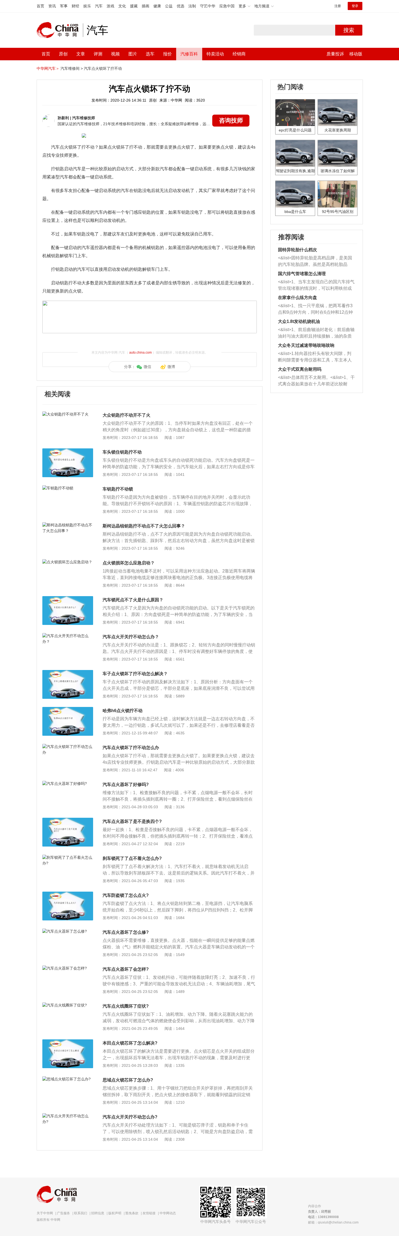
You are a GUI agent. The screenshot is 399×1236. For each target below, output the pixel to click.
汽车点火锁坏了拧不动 (103, 68)
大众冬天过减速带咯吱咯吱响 (306, 345)
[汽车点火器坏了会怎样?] (67, 968)
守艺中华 (207, 6)
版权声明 (114, 1213)
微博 (171, 366)
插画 (145, 6)
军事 (64, 6)
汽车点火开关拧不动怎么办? (130, 1117)
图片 (132, 54)
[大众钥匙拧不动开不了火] (67, 414)
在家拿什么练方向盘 (297, 297)
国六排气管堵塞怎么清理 (302, 273)
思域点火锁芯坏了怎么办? (128, 1080)
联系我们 (80, 1213)
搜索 (348, 30)
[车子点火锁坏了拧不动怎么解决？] (67, 673)
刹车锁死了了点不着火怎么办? (132, 858)
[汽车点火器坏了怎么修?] (67, 931)
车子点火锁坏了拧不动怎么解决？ (135, 673)
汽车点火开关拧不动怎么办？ (131, 636)
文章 (80, 54)
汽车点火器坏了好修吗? (126, 784)
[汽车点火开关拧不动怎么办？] (67, 636)
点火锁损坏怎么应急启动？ (129, 563)
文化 (122, 6)
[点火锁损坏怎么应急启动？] (67, 562)
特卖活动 (215, 54)
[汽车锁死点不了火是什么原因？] (67, 599)
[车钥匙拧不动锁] (67, 488)
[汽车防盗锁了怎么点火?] (67, 894)
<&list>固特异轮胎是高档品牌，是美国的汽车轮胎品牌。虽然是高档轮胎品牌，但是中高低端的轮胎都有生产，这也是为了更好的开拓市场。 (315, 262)
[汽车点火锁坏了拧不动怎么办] (67, 746)
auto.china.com (140, 352)
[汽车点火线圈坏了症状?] (67, 1005)
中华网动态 (168, 1213)
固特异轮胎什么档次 (297, 249)
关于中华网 (45, 1213)
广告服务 (63, 1213)
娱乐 (87, 6)
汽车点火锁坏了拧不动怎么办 (131, 747)
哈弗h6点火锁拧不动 (122, 710)
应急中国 (227, 6)
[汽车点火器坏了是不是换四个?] (67, 820)
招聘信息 (97, 1213)
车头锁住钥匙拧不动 (122, 452)
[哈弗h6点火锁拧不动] (67, 709)
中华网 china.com (60, 30)
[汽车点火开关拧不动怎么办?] (67, 1116)
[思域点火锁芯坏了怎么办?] (67, 1079)
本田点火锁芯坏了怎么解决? (130, 1043)
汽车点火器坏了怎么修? (126, 932)
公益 (169, 6)
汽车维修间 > (72, 68)
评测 (98, 54)
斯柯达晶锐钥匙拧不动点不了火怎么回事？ (144, 526)
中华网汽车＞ (48, 68)
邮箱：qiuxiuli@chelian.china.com (333, 1222)
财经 (75, 6)
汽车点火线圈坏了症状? (126, 1006)
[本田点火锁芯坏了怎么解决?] (67, 1042)
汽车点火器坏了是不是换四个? (132, 821)
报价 (167, 54)
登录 (355, 6)
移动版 (355, 54)
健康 (157, 6)
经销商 (239, 54)
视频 (115, 54)
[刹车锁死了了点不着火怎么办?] (67, 857)
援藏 (134, 6)
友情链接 (149, 1213)
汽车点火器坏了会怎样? (126, 969)
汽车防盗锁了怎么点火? (126, 895)
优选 (180, 6)
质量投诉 (335, 54)
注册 (337, 6)
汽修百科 (189, 54)
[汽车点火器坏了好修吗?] (67, 783)
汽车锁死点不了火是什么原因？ (133, 599)
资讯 (52, 6)
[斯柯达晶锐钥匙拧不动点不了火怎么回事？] (67, 525)
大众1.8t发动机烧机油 (299, 321)
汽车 (99, 6)
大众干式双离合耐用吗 (299, 369)
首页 (40, 6)
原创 (63, 54)
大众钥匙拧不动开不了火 (126, 415)
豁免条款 (131, 1213)
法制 (192, 6)
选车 (150, 54)
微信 (147, 366)
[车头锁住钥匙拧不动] (67, 451)
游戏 (110, 6)
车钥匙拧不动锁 (118, 489)
